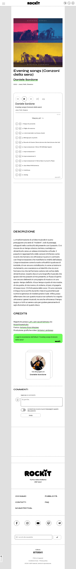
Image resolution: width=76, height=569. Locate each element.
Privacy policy (43, 561)
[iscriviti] (57, 537)
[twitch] (48, 523)
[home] (33, 3)
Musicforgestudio (20, 324)
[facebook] (16, 523)
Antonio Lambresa (45, 330)
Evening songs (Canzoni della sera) (28, 107)
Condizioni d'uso (33, 561)
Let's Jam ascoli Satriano (38, 322)
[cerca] (69, 3)
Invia (30, 415)
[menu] (3, 3)
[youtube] (38, 523)
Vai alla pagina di (38, 373)
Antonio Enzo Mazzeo (29, 327)
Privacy (1, 559)
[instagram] (27, 523)
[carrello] (65, 3)
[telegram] (59, 523)
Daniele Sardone (25, 79)
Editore (36, 550)
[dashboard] (73, 3)
